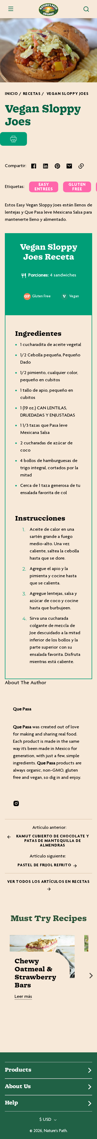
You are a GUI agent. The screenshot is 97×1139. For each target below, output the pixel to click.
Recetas (32, 94)
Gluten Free (77, 187)
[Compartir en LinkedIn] (45, 166)
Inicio (11, 94)
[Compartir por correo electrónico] (69, 166)
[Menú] (11, 9)
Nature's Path (55, 1131)
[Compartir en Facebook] (34, 166)
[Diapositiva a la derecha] (91, 976)
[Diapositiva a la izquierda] (6, 976)
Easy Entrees (43, 187)
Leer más (23, 996)
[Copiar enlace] (81, 166)
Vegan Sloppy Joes (68, 94)
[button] (86, 9)
